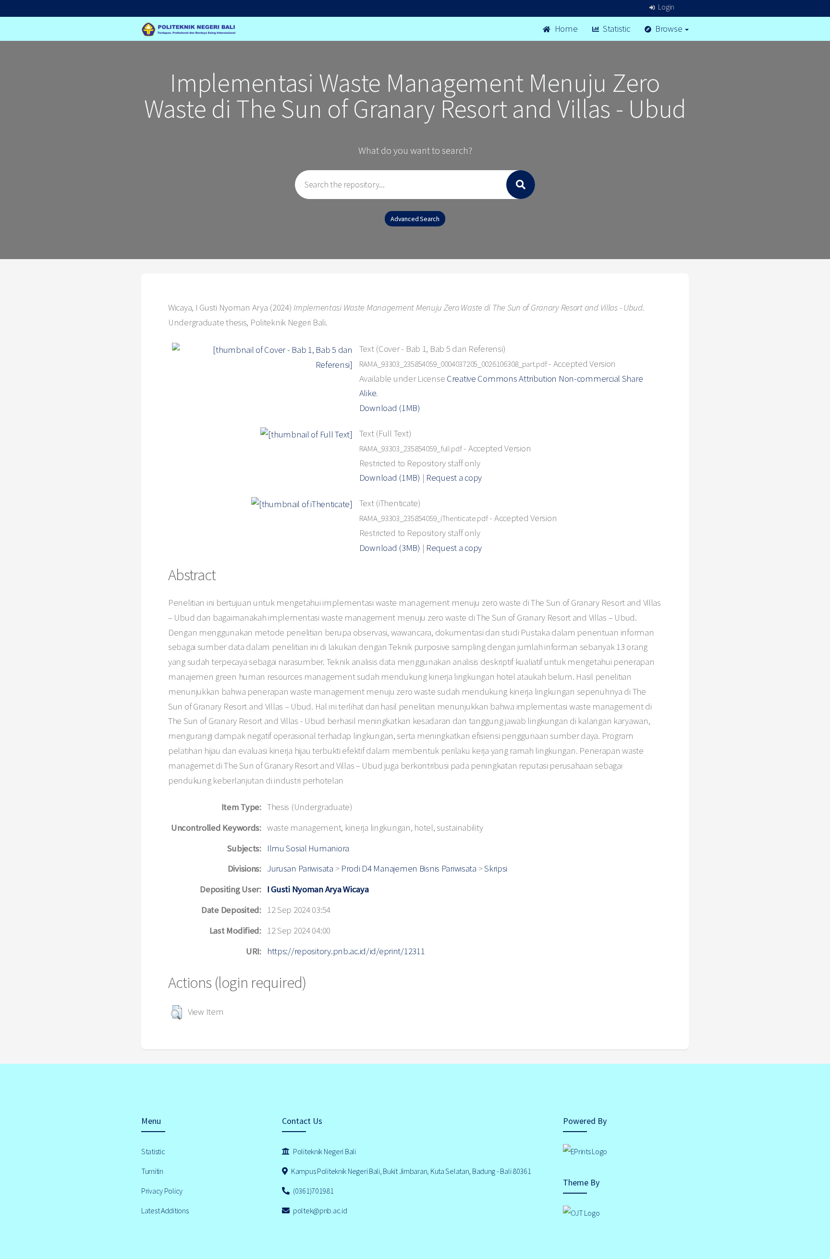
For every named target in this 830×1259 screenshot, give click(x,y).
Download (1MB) (389, 407)
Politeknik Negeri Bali (324, 1151)
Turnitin (152, 1171)
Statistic (615, 28)
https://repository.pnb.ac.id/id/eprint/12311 (346, 951)
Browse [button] (668, 28)
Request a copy (454, 477)
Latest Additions (165, 1210)
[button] (176, 1012)
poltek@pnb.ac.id (319, 1210)
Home (565, 28)
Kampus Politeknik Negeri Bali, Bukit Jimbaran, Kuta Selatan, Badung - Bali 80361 (410, 1171)
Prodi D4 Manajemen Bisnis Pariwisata (408, 868)
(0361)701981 (312, 1191)
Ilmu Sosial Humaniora (308, 848)
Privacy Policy (162, 1191)
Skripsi (495, 868)
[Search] (520, 184)
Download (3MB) (389, 547)
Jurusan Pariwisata (300, 868)
